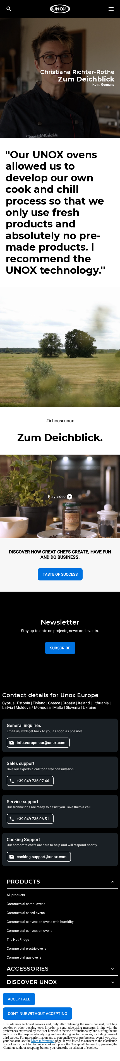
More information (42, 1041)
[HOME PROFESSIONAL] (60, 9)
